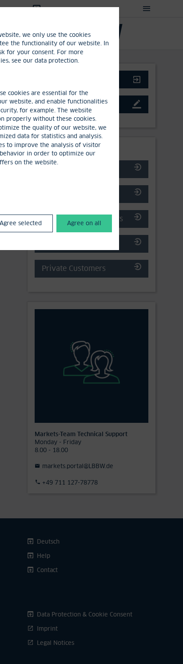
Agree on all (84, 223)
